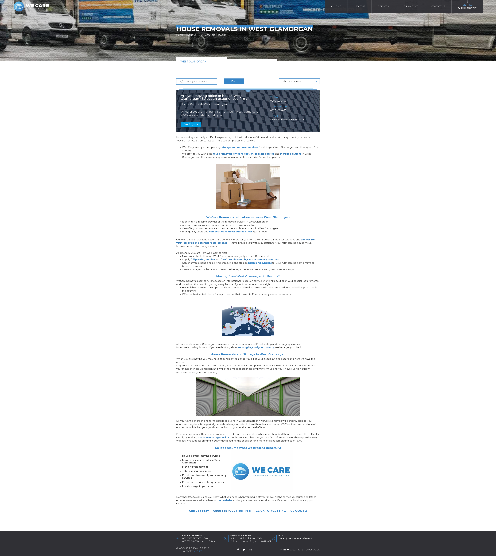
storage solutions (290, 153)
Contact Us (438, 6)
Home (337, 6)
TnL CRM (197, 551)
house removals (222, 153)
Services (383, 6)
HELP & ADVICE (410, 6)
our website (225, 500)
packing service (264, 153)
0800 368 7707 (278, 101)
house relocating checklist (214, 437)
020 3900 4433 (278, 110)
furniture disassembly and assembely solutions (250, 259)
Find (234, 81)
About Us (359, 6)
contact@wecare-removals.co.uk (287, 119)
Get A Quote (191, 124)
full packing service (203, 259)
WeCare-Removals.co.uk (305, 550)
